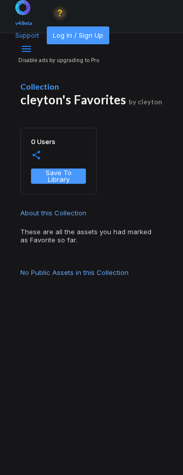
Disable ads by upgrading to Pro (58, 60)
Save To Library (59, 176)
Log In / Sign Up (78, 35)
